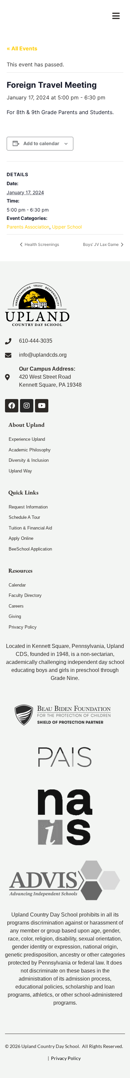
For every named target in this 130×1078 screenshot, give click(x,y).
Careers (16, 606)
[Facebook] (11, 405)
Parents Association (28, 227)
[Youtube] (41, 405)
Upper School (67, 227)
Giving (15, 616)
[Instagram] (26, 405)
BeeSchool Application (30, 549)
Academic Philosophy (30, 449)
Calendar (17, 585)
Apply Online (21, 538)
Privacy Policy (23, 627)
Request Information (28, 506)
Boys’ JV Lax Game (101, 244)
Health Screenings (41, 244)
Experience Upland (27, 439)
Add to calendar (41, 143)
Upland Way (20, 470)
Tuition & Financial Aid (30, 527)
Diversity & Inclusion (29, 460)
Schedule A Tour (24, 517)
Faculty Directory (25, 595)
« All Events (22, 48)
